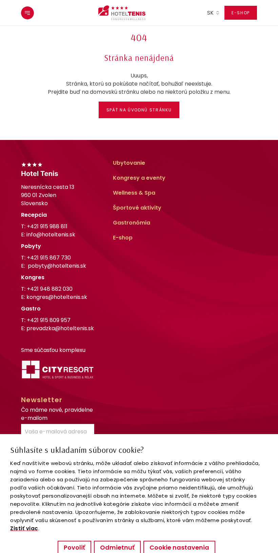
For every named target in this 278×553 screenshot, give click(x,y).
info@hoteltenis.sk (50, 234)
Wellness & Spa (134, 193)
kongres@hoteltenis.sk (56, 297)
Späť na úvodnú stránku (139, 110)
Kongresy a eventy (139, 178)
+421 (49, 258)
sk (210, 13)
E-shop (241, 13)
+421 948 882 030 (50, 289)
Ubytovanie (129, 163)
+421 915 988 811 (47, 226)
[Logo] (121, 12)
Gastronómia (131, 223)
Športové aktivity (137, 208)
